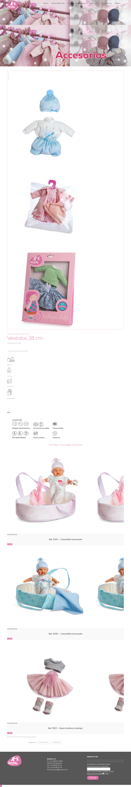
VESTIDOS (56, 742)
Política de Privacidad (94, 774)
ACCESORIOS (43, 742)
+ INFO (9, 544)
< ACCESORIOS (13, 334)
